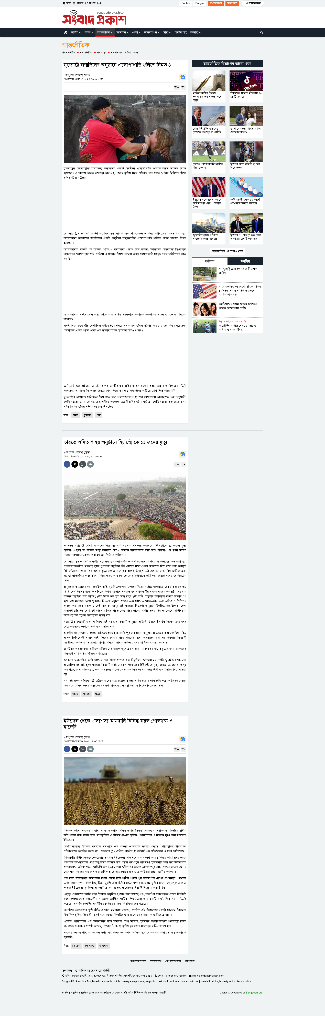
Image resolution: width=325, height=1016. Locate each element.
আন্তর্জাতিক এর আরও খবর (227, 251)
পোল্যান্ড (89, 946)
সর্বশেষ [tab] (209, 261)
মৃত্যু (97, 694)
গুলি (99, 415)
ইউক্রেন (76, 946)
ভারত (75, 694)
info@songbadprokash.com (208, 975)
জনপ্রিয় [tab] (245, 261)
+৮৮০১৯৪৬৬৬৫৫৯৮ (175, 975)
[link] (216, 3)
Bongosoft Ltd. (254, 992)
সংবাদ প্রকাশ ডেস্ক (78, 75)
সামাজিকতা (255, 3)
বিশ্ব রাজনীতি (68, 52)
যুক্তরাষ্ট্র (87, 415)
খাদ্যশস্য (103, 946)
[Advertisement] (125, 205)
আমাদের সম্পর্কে (138, 961)
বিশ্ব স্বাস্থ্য (101, 52)
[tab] (210, 261)
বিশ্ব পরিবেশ (117, 52)
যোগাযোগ (189, 961)
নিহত (75, 415)
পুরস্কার (86, 694)
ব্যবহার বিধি (155, 961)
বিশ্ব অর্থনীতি (86, 52)
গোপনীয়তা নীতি (173, 961)
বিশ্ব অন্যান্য (133, 52)
